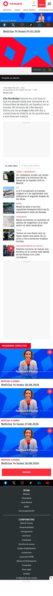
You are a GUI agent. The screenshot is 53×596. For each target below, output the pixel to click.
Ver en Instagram (22, 482)
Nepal (19, 204)
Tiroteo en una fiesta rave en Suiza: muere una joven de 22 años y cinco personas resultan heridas (8, 234)
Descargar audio (44, 69)
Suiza (18, 230)
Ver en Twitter (13, 483)
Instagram (22, 24)
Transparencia (26, 532)
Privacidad (26, 565)
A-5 (17, 188)
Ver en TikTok (30, 483)
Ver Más (26, 472)
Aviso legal (26, 569)
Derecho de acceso (26, 544)
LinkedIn (39, 24)
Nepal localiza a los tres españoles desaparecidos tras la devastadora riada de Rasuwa (8, 208)
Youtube (48, 24)
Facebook (4, 24)
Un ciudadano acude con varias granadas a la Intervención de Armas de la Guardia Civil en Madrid (8, 176)
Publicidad (26, 540)
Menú (49, 3)
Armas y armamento (25, 172)
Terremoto (21, 217)
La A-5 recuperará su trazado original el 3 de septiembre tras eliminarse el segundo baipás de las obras (8, 192)
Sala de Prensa (26, 523)
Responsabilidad (27, 527)
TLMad (17, 10)
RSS (50, 69)
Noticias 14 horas (10, 381)
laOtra (26, 507)
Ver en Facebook (5, 483)
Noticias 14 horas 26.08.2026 (26, 442)
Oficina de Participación (26, 561)
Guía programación (27, 511)
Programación (46, 10)
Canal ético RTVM (26, 557)
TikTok (30, 24)
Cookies (26, 574)
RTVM (26, 490)
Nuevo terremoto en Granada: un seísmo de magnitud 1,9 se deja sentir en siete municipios (8, 221)
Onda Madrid (29, 10)
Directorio (26, 536)
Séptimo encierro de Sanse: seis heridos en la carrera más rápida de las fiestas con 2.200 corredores (8, 250)
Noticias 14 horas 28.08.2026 (26, 364)
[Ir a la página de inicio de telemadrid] (12, 3)
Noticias (7, 10)
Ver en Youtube (47, 482)
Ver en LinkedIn (39, 482)
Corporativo (26, 519)
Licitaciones (26, 553)
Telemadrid (26, 498)
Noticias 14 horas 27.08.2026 (26, 403)
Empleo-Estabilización (26, 548)
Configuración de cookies (26, 578)
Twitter (13, 24)
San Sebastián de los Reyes (29, 246)
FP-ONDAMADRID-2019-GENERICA (26, 52)
